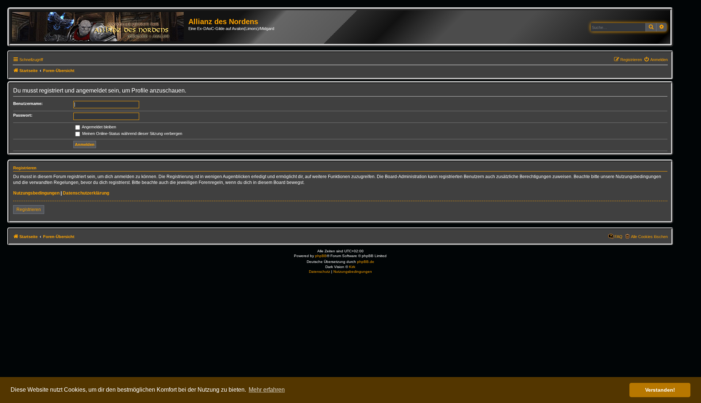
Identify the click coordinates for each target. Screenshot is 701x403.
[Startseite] (100, 27)
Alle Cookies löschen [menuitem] (649, 236)
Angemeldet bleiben (98, 127)
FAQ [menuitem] (618, 236)
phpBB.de (365, 262)
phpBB (321, 256)
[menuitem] (656, 59)
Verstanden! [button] (660, 390)
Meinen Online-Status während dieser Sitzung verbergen (131, 133)
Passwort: (22, 115)
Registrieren (28, 209)
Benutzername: (28, 103)
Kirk (352, 267)
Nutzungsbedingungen (36, 193)
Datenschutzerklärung (86, 193)
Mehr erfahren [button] (267, 390)
